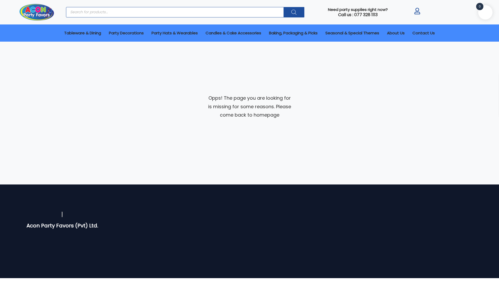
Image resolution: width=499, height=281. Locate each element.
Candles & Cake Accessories (233, 33)
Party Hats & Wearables (175, 33)
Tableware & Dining (82, 33)
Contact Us (423, 33)
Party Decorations (126, 33)
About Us (396, 33)
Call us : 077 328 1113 (358, 15)
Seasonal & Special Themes (352, 33)
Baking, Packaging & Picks (293, 33)
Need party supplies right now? (358, 9)
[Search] (294, 12)
